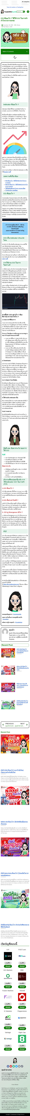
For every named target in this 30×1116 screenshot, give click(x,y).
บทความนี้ (5, 258)
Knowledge (18, 622)
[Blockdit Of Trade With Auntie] (19, 1066)
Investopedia (17, 614)
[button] (27, 51)
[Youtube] (11, 1066)
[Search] (24, 11)
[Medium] (13, 1066)
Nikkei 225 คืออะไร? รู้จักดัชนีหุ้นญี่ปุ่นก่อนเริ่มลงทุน (23, 668)
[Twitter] (16, 1066)
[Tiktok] (22, 1066)
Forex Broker (15, 1084)
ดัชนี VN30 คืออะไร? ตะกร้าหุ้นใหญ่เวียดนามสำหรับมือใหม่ (22, 650)
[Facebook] (8, 1066)
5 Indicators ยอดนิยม (11, 190)
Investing (5, 619)
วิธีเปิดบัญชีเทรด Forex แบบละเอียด (15, 188)
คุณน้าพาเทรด (7, 1070)
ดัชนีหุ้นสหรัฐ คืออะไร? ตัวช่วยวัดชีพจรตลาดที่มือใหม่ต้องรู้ (22, 702)
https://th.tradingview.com (11, 584)
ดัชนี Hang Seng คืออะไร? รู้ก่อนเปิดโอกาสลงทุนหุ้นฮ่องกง (22, 685)
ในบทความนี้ (7, 172)
